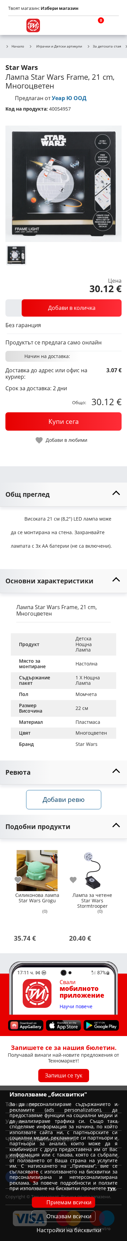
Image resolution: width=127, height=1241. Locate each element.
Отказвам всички (68, 1216)
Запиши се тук (63, 1075)
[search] (79, 25)
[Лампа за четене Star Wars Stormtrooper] (92, 868)
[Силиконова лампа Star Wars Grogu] (37, 868)
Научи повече (76, 1006)
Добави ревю (64, 799)
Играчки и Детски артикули (59, 46)
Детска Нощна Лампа (84, 644)
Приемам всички (68, 1202)
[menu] (15, 25)
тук (111, 1188)
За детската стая (107, 46)
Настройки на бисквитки (69, 1230)
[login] (112, 25)
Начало (18, 46)
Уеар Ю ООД (69, 98)
